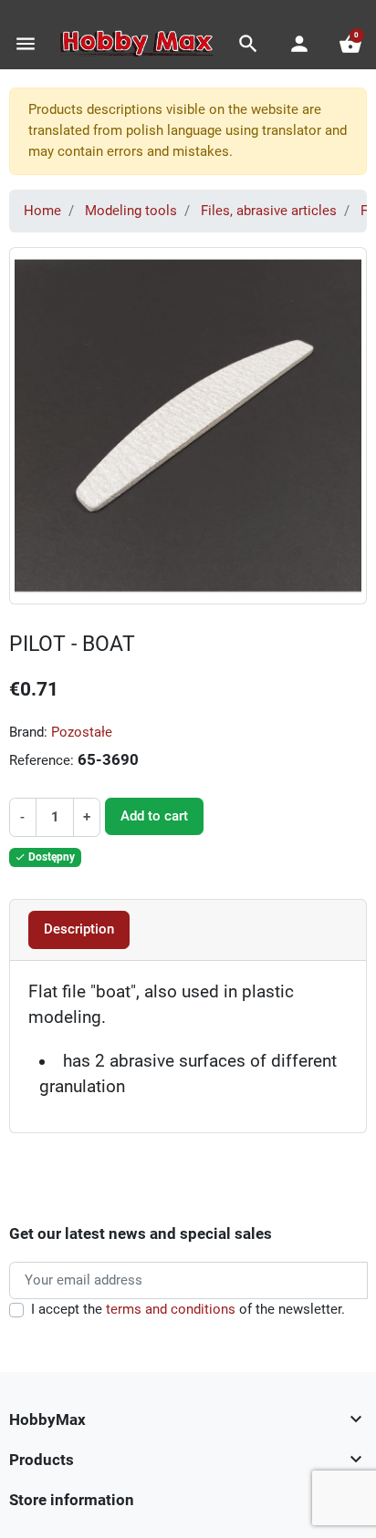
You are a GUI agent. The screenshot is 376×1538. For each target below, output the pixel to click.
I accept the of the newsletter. (188, 1309)
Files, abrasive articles (269, 210)
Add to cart (154, 816)
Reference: (41, 760)
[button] (248, 43)
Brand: (28, 732)
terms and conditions (170, 1309)
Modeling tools (131, 210)
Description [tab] (79, 929)
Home (42, 210)
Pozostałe (81, 732)
